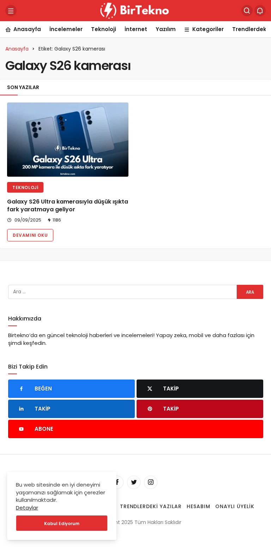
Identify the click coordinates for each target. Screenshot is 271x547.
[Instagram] (150, 482)
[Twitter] (133, 482)
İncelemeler (66, 29)
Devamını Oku (30, 235)
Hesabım (198, 506)
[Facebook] (117, 482)
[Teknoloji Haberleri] (135, 10)
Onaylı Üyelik (234, 506)
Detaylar (27, 507)
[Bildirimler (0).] (260, 10)
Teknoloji (103, 29)
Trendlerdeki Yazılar (151, 506)
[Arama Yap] (247, 10)
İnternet (136, 29)
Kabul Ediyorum (61, 523)
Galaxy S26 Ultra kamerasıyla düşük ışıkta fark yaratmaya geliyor (67, 205)
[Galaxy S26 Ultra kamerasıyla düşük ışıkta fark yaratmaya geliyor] (67, 139)
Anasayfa (27, 29)
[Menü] (11, 10)
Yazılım (166, 29)
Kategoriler (208, 29)
